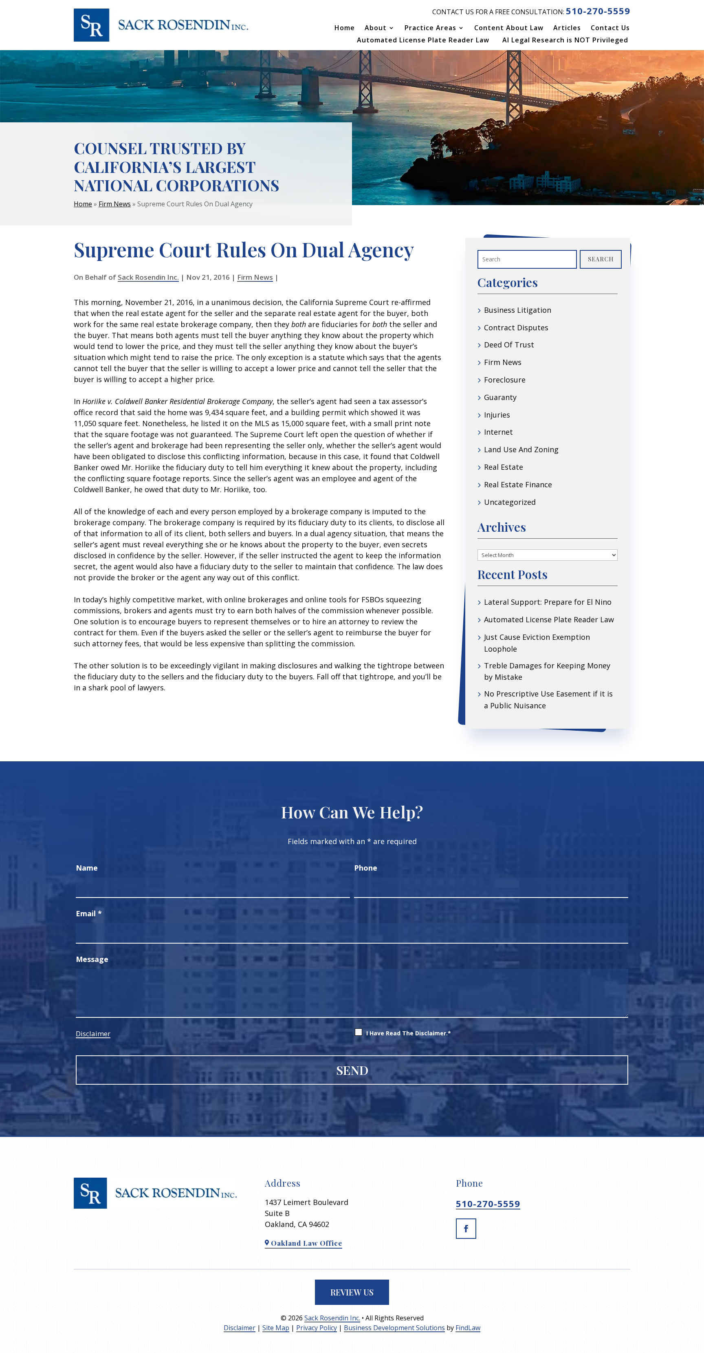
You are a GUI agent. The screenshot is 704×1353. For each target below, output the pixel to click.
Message (92, 959)
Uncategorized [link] (510, 502)
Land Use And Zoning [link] (521, 449)
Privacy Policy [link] (316, 1327)
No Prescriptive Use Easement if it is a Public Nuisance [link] (548, 699)
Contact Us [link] (610, 28)
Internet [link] (498, 432)
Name (87, 868)
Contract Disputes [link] (516, 327)
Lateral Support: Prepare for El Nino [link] (548, 602)
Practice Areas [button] (430, 28)
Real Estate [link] (503, 467)
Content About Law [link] (508, 28)
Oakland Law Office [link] (306, 1242)
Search (601, 259)
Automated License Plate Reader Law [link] (423, 40)
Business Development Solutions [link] (394, 1327)
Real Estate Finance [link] (518, 484)
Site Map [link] (275, 1327)
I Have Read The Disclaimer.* (408, 1033)
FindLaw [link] (467, 1327)
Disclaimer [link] (239, 1327)
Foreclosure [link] (505, 380)
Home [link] (344, 28)
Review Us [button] (352, 1292)
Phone (365, 868)
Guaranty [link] (500, 397)
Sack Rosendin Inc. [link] (148, 277)
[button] (466, 1228)
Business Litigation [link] (517, 310)
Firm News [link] (255, 277)
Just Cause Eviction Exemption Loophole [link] (537, 643)
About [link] (376, 28)
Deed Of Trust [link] (509, 344)
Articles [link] (567, 28)
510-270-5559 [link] (598, 10)
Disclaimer (93, 1033)
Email (89, 913)
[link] (161, 25)
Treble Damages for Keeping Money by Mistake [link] (547, 671)
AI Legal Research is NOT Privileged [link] (565, 40)
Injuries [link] (497, 415)
